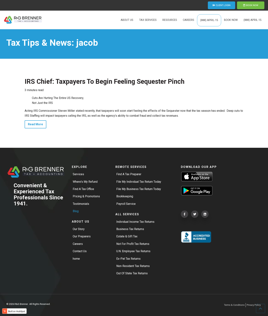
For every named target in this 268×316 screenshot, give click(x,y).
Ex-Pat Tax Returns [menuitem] (128, 258)
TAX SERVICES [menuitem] (148, 20)
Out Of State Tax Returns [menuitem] (132, 273)
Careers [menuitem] (78, 244)
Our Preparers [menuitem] (82, 236)
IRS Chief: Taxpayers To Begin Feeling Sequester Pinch (105, 81)
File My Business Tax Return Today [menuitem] (138, 189)
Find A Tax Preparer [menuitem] (128, 174)
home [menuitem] (76, 258)
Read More (35, 124)
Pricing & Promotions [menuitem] (86, 196)
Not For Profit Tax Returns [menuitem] (132, 244)
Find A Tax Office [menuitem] (83, 189)
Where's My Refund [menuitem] (85, 181)
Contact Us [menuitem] (80, 251)
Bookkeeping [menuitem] (124, 196)
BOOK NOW (252, 5)
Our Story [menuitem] (79, 229)
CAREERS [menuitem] (188, 20)
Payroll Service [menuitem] (126, 204)
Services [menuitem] (78, 174)
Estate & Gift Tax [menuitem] (126, 236)
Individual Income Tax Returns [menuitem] (135, 221)
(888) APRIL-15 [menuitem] (209, 20)
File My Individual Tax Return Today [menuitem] (138, 181)
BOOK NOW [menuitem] (231, 20)
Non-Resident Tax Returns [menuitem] (133, 266)
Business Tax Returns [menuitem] (130, 229)
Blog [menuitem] (76, 211)
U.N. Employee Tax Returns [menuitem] (133, 251)
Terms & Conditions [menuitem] (234, 305)
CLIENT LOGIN (223, 5)
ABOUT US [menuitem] (127, 20)
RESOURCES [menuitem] (169, 20)
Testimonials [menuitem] (81, 204)
